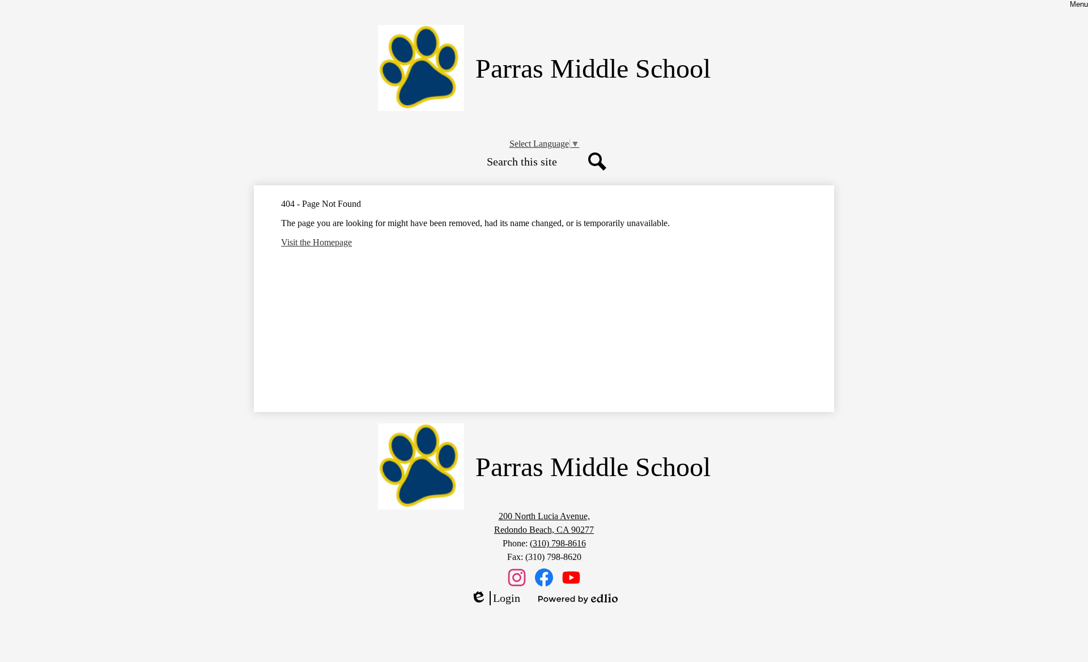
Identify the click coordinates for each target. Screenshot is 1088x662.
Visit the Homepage (316, 242)
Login (495, 598)
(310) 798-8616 (558, 543)
